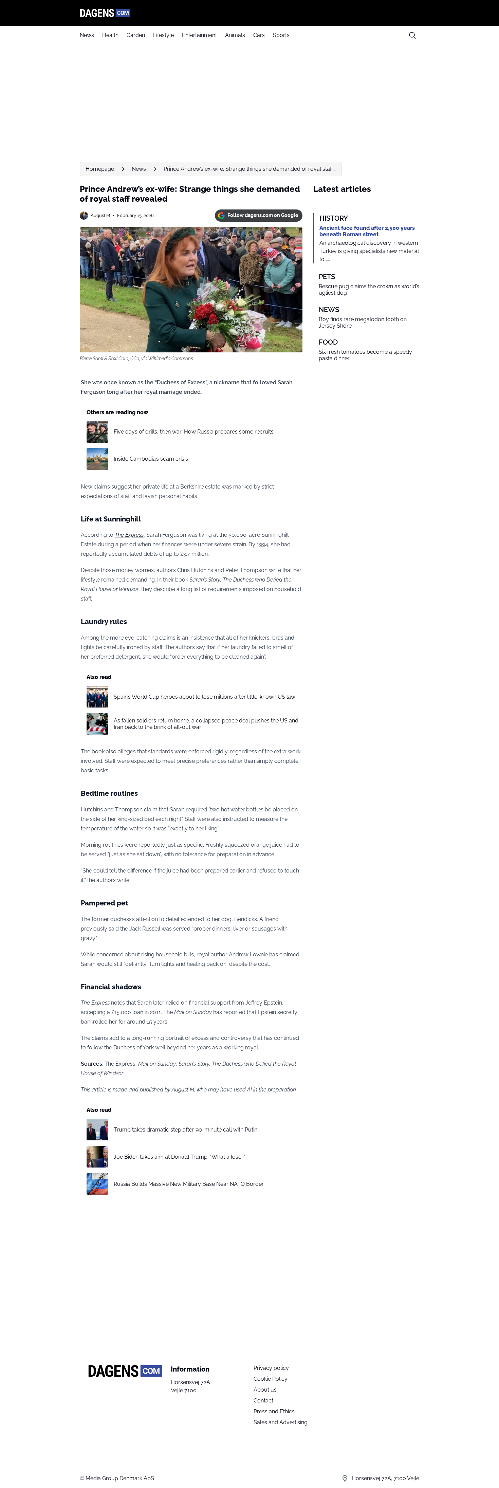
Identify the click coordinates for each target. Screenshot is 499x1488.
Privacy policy (271, 1368)
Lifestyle (163, 35)
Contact (263, 1400)
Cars (259, 35)
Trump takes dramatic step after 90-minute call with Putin (185, 1129)
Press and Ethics (274, 1411)
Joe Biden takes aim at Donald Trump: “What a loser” (179, 1157)
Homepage (100, 169)
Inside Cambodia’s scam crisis (151, 459)
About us (265, 1389)
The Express (129, 535)
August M (100, 215)
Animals (235, 35)
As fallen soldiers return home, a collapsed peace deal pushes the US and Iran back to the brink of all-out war (206, 723)
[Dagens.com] (249, 12)
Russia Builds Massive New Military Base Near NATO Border (189, 1184)
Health (110, 35)
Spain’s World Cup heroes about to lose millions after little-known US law (204, 697)
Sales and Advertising (281, 1422)
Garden (136, 35)
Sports (281, 35)
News (87, 35)
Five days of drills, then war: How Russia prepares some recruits (194, 431)
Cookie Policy (271, 1379)
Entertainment (199, 35)
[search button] (412, 35)
